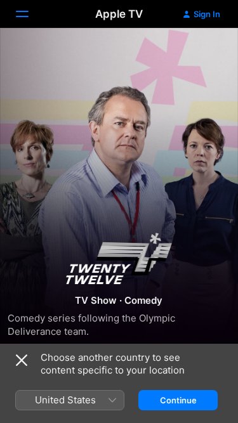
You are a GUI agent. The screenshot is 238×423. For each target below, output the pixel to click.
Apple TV (119, 14)
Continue (178, 400)
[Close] (21, 360)
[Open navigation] (30, 14)
